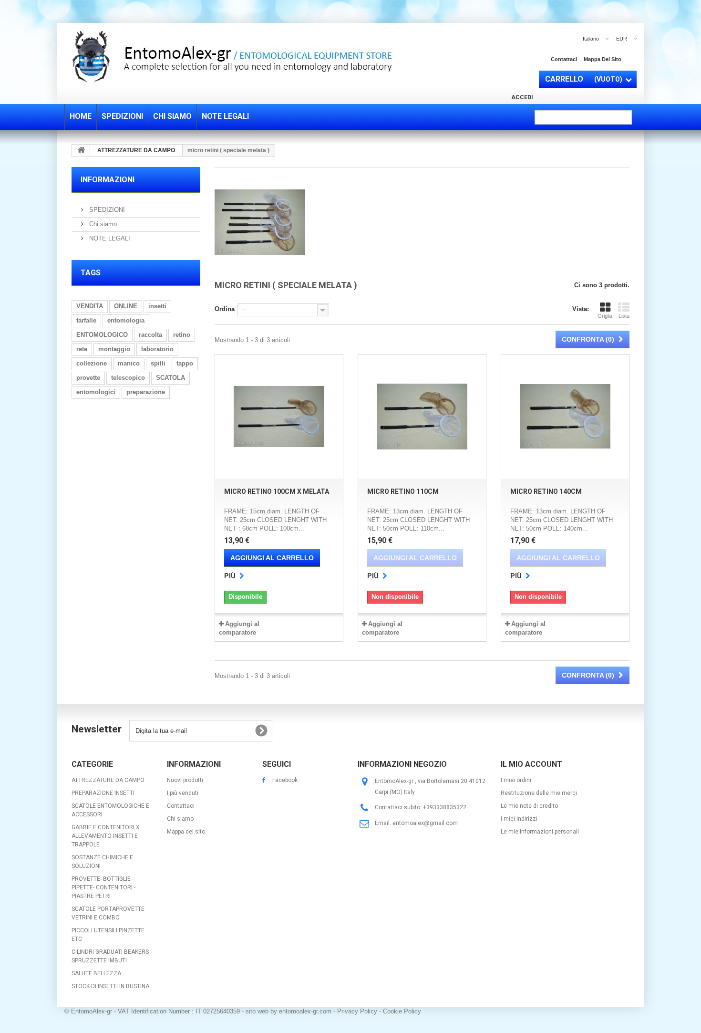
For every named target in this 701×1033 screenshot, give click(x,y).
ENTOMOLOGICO (102, 334)
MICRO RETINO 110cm (403, 491)
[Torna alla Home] (81, 151)
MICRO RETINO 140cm (546, 491)
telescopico (128, 377)
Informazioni (107, 179)
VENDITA (89, 306)
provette (88, 377)
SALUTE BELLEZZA (96, 973)
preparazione (145, 392)
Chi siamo (102, 224)
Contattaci (564, 59)
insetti (157, 306)
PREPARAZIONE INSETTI (103, 793)
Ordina (225, 309)
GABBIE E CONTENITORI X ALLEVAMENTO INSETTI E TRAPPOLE (106, 836)
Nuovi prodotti (185, 780)
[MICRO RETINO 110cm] (422, 417)
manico (129, 363)
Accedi (522, 97)
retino (181, 334)
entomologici (95, 392)
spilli (158, 363)
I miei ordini (516, 780)
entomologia (125, 320)
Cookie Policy (402, 1011)
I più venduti (182, 793)
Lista (624, 316)
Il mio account (531, 764)
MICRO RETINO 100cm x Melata (276, 491)
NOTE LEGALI (108, 238)
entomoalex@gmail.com (425, 823)
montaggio (114, 349)
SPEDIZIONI (106, 209)
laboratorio (157, 349)
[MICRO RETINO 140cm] (565, 417)
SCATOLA (170, 377)
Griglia (605, 316)
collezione (91, 363)
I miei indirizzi (519, 818)
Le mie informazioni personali (540, 831)
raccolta (150, 334)
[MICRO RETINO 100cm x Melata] (279, 417)
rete (81, 349)
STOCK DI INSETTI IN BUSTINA (110, 986)
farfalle (86, 320)
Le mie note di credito (529, 806)
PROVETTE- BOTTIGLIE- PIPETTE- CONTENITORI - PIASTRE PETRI (103, 887)
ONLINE (125, 306)
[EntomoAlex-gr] (293, 56)
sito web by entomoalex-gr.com (288, 1011)
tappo (184, 363)
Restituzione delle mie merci (539, 793)
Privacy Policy (357, 1011)
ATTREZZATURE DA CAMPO (108, 780)
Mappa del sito (602, 59)
